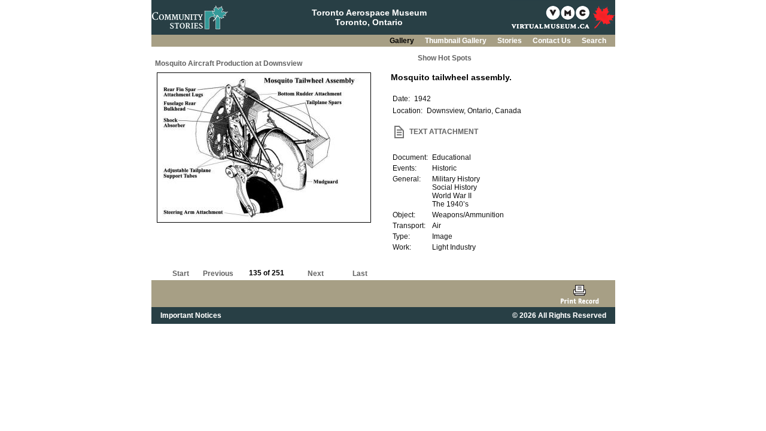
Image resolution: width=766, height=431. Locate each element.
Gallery (403, 41)
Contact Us (553, 41)
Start (180, 273)
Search (594, 41)
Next (316, 273)
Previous (218, 273)
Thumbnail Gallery (456, 41)
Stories (510, 41)
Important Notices (190, 315)
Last (359, 273)
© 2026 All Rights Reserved (559, 315)
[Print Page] (579, 293)
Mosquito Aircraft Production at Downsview (228, 63)
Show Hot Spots (445, 58)
